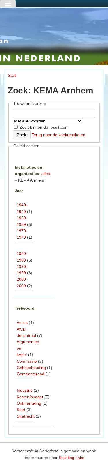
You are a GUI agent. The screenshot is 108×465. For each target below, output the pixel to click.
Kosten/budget (30, 397)
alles (45, 173)
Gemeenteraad (30, 374)
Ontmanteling (29, 403)
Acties (22, 322)
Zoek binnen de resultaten (42, 127)
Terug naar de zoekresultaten (58, 134)
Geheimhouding (31, 367)
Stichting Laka (71, 457)
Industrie (25, 390)
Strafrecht (26, 416)
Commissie (27, 361)
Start (12, 75)
